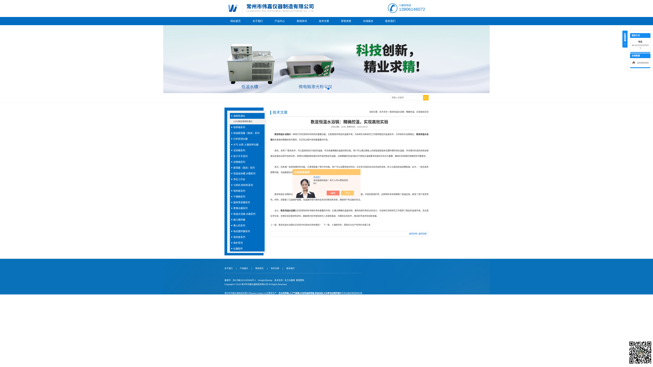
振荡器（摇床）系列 (244, 167)
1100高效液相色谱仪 (242, 121)
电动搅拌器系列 (241, 231)
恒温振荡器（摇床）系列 (246, 133)
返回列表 (413, 234)
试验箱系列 (239, 150)
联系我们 (390, 21)
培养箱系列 (239, 127)
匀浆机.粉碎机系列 (243, 185)
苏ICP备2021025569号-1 (244, 280)
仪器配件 (238, 248)
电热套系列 (239, 237)
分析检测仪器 (240, 138)
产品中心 (280, 21)
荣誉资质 (346, 21)
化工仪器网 (290, 280)
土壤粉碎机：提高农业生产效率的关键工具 (351, 225)
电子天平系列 (240, 156)
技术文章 (324, 21)
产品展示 (244, 268)
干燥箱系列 (239, 196)
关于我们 (258, 21)
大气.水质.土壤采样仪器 (245, 144)
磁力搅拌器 (239, 219)
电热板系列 (239, 190)
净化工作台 (239, 179)
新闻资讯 (302, 21)
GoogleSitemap (265, 280)
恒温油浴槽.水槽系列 (244, 173)
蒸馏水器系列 (240, 208)
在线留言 (368, 21)
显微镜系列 (239, 162)
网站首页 (235, 21)
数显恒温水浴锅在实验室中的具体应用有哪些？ (300, 225)
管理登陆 (300, 280)
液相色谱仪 (239, 116)
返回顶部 (422, 234)
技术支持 (383, 112)
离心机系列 (239, 225)
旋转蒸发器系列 (241, 202)
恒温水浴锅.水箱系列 (244, 214)
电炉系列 (238, 242)
